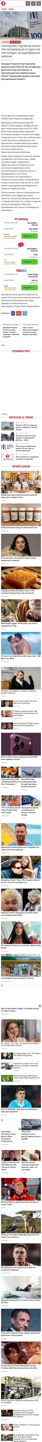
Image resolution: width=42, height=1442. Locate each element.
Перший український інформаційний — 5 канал (3, 3)
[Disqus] (21, 385)
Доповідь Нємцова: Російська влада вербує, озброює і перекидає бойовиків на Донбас (11, 332)
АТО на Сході (15, 42)
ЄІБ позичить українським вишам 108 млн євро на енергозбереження (26, 448)
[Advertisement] (21, 253)
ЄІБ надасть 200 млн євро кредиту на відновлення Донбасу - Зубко (26, 438)
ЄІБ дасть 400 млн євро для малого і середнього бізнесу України (26, 427)
